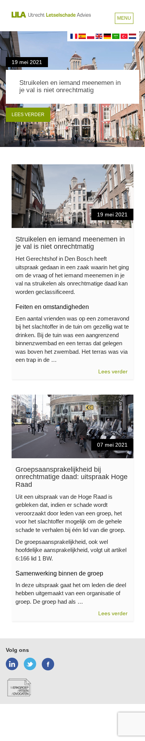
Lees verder (28, 114)
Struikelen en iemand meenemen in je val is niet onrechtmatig (70, 243)
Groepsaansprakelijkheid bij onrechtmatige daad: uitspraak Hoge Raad (71, 477)
